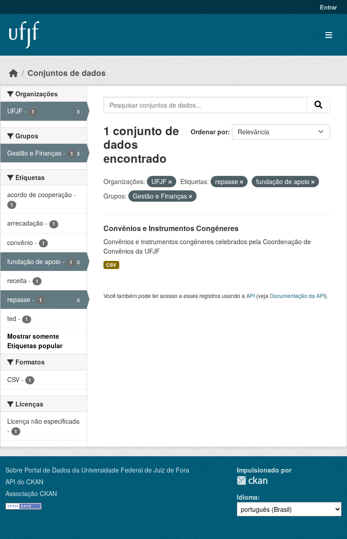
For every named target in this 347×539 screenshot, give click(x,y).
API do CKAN (24, 481)
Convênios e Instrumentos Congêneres (171, 228)
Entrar (328, 7)
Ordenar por (209, 131)
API (250, 295)
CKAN (252, 480)
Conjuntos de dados (67, 72)
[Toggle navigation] (328, 35)
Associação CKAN (31, 493)
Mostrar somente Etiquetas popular (34, 340)
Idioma (247, 496)
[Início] (13, 72)
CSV (111, 264)
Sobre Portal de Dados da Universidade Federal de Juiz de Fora (97, 469)
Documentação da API (297, 295)
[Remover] (170, 181)
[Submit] (318, 105)
